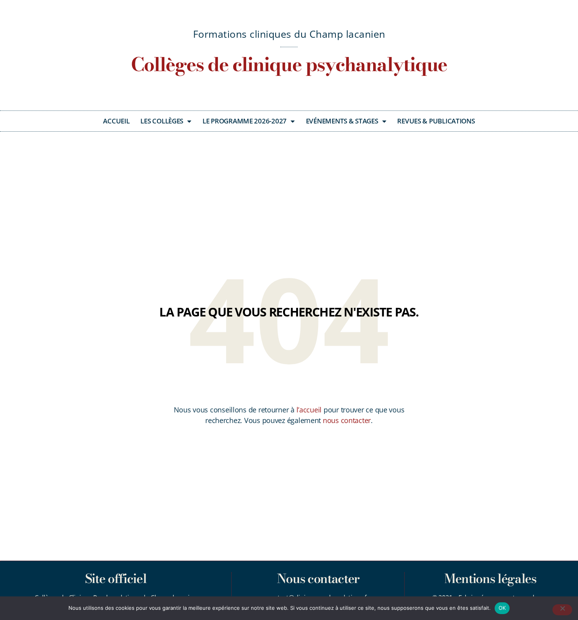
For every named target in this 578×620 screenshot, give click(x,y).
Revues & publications (436, 120)
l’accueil (309, 409)
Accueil (116, 120)
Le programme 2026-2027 (244, 120)
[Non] (562, 609)
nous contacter (347, 420)
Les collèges (161, 120)
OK (502, 608)
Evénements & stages (342, 120)
